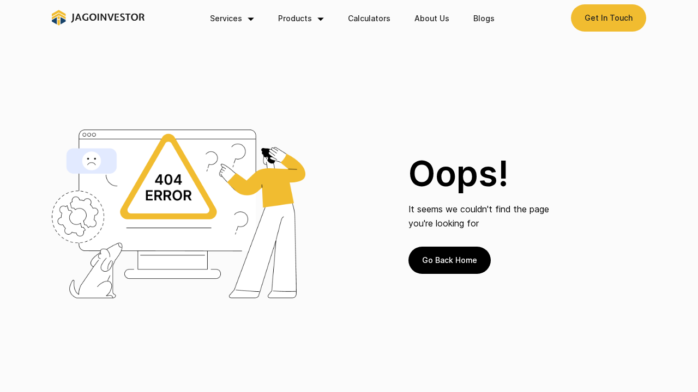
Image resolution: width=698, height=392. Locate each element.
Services (226, 18)
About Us (431, 18)
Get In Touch (609, 17)
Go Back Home (449, 260)
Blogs (484, 18)
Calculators (369, 18)
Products (295, 18)
